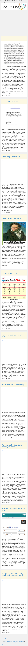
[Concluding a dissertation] (14, 171)
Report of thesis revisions (11, 102)
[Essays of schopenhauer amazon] (14, 233)
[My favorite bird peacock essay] (14, 399)
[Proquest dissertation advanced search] (14, 525)
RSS (16, 643)
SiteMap (12, 643)
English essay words (9, 273)
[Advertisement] (14, 23)
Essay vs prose (7, 39)
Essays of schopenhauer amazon (14, 218)
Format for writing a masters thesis (12, 336)
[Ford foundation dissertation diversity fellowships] (14, 461)
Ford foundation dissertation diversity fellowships (12, 446)
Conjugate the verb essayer (8, 644)
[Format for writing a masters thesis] (14, 351)
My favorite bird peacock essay (13, 384)
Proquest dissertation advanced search (13, 509)
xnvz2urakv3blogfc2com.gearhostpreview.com (14, 641)
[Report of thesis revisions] (14, 117)
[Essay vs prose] (14, 54)
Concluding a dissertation (11, 156)
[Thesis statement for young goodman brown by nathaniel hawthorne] (14, 592)
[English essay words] (14, 288)
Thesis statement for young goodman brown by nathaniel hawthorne (12, 575)
